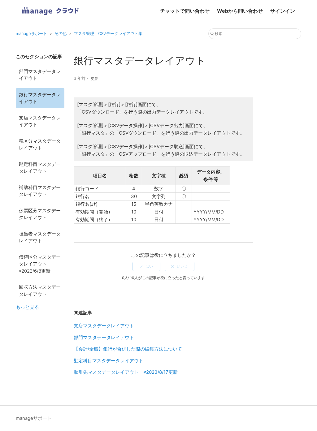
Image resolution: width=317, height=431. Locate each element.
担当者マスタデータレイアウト (40, 237)
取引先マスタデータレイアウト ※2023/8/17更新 (126, 372)
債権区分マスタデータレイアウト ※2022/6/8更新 (40, 264)
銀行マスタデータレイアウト (40, 98)
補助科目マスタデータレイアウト (40, 190)
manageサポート (31, 33)
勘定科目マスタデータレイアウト (40, 167)
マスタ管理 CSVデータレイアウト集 (108, 33)
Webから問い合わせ (240, 11)
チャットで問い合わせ (185, 11)
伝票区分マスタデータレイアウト (40, 214)
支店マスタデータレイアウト (40, 121)
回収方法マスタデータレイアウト (40, 290)
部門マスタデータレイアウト (40, 74)
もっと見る (27, 307)
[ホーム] (50, 17)
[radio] (146, 266)
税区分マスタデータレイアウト (40, 144)
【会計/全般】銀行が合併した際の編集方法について (128, 349)
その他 (60, 33)
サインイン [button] (282, 11)
